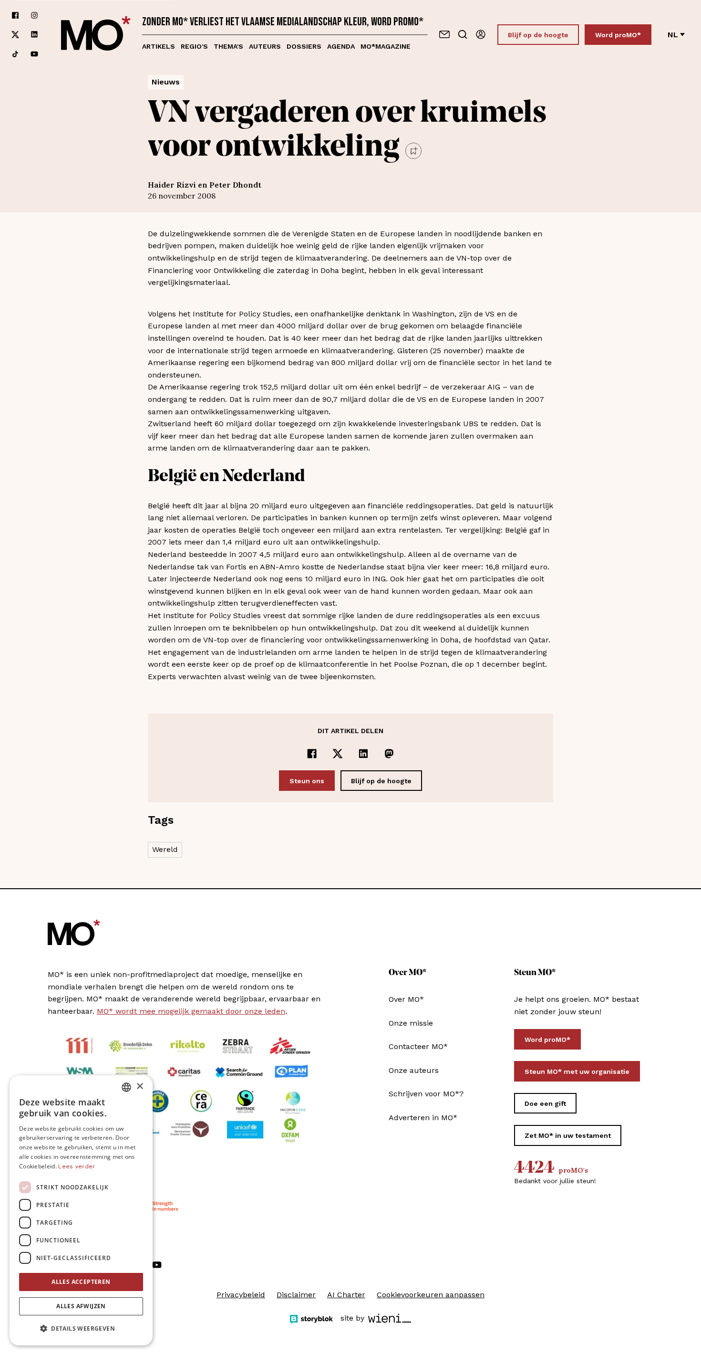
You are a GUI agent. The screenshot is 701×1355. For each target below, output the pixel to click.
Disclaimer (296, 1294)
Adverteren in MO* (423, 1117)
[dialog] (81, 1210)
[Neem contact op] (444, 34)
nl (673, 34)
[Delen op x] (337, 753)
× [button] (139, 1086)
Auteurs (265, 46)
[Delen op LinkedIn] (363, 753)
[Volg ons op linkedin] (34, 35)
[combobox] (126, 1087)
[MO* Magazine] (96, 34)
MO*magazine (386, 46)
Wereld (165, 849)
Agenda (341, 46)
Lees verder (76, 1166)
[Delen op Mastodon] (389, 753)
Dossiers (304, 46)
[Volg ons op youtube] (34, 54)
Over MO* (406, 999)
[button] (81, 1329)
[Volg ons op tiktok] (15, 54)
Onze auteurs (414, 1070)
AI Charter (346, 1294)
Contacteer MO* (418, 1046)
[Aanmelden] (480, 34)
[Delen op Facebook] (312, 753)
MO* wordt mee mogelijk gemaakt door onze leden (191, 1011)
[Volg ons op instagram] (34, 15)
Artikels (158, 46)
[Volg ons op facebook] (15, 15)
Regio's (194, 46)
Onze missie (411, 1023)
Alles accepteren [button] (81, 1282)
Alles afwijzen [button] (81, 1306)
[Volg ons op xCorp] (15, 35)
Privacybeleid (240, 1294)
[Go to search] (462, 34)
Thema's (228, 46)
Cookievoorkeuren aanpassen (431, 1294)
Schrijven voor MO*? (426, 1093)
